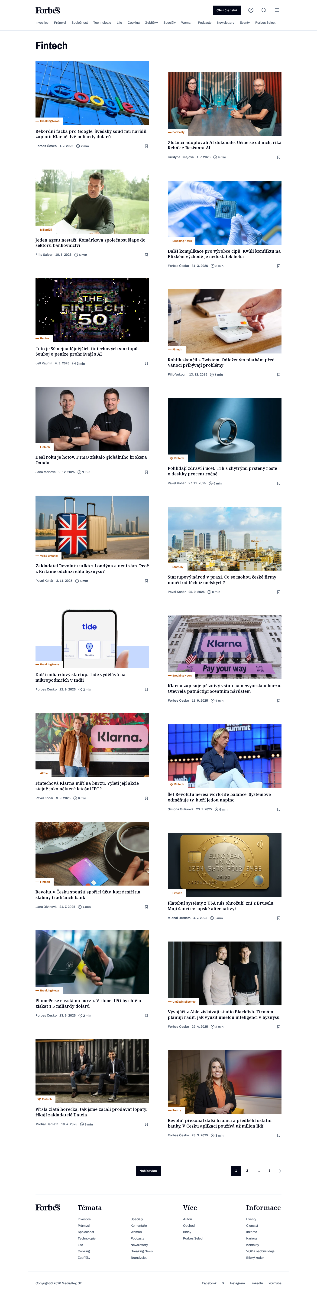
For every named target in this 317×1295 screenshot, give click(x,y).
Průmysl (60, 22)
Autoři (187, 1219)
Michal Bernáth (179, 918)
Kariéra (251, 1238)
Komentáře (139, 1225)
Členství (252, 1225)
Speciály (169, 22)
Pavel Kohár (177, 483)
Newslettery (225, 22)
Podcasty (204, 22)
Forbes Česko (46, 146)
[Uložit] (147, 146)
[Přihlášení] (251, 10)
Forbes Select (265, 22)
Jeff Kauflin (44, 363)
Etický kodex (255, 1257)
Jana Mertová (46, 472)
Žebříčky (151, 22)
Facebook (209, 1283)
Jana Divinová (46, 907)
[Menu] (276, 10)
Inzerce (251, 1232)
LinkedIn (256, 1283)
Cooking (134, 22)
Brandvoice (139, 1257)
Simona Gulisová (180, 809)
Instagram (237, 1283)
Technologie (102, 22)
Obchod (189, 1225)
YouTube (274, 1283)
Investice (42, 22)
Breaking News (142, 1251)
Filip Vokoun (177, 374)
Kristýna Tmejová (181, 157)
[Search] (263, 10)
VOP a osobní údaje (260, 1251)
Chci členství (227, 10)
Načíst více (148, 1171)
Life (119, 22)
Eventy (245, 22)
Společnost (79, 22)
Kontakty (252, 1245)
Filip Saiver (44, 254)
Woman (186, 22)
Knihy (187, 1232)
